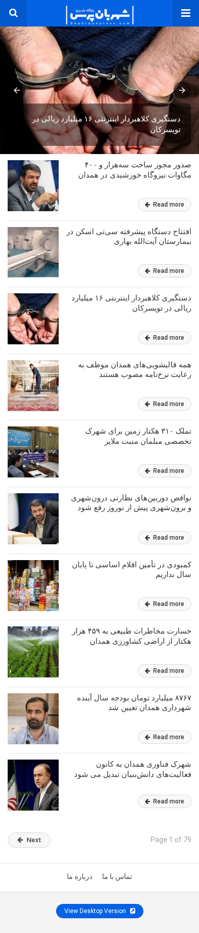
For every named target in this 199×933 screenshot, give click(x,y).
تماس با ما (117, 876)
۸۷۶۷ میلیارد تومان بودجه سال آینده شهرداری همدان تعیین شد (134, 703)
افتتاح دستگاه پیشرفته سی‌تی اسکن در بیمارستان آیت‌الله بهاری (128, 236)
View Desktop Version (96, 911)
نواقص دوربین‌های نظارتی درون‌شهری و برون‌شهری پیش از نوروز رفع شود (131, 503)
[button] (185, 13)
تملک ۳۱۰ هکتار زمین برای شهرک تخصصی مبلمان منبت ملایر (138, 436)
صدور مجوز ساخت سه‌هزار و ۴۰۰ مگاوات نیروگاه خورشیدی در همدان (134, 170)
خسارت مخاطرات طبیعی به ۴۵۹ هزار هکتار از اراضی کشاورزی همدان (131, 636)
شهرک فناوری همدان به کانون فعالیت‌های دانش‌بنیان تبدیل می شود (132, 769)
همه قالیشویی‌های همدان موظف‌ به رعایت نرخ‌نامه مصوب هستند (134, 370)
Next (34, 840)
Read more (168, 204)
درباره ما (79, 876)
